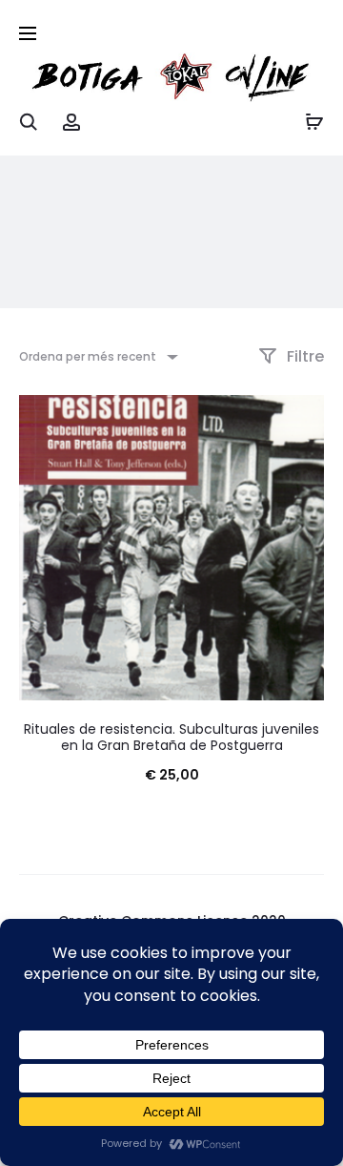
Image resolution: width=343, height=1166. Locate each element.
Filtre (303, 356)
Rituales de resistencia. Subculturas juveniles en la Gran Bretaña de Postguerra (171, 737)
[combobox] (97, 356)
